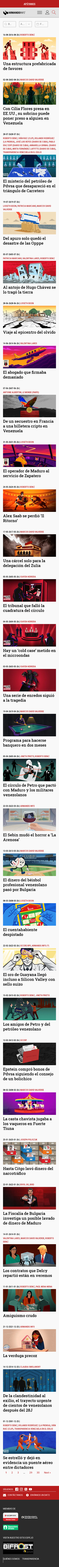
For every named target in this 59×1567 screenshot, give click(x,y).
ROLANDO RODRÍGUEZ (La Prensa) (34, 1425)
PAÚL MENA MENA (44, 1286)
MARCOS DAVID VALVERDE (32, 80)
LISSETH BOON (9, 206)
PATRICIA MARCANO (26, 206)
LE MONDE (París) (30, 392)
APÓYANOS (29, 3)
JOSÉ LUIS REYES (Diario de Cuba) (32, 142)
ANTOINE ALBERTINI (12, 392)
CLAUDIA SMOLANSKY (30, 1367)
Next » (47, 1472)
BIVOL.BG (24, 1184)
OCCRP (23, 945)
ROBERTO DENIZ (27, 35)
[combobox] (22, 24)
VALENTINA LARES (31, 258)
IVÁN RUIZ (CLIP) (26, 138)
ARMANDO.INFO (27, 806)
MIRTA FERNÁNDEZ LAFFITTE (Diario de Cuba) (34, 149)
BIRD (32, 1184)
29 (30, 1472)
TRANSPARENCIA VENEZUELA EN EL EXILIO (22, 152)
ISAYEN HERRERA (28, 577)
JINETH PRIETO (27, 756)
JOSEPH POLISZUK (28, 1139)
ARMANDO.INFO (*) (40, 945)
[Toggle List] (29, 24)
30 (38, 1472)
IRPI (29, 945)
